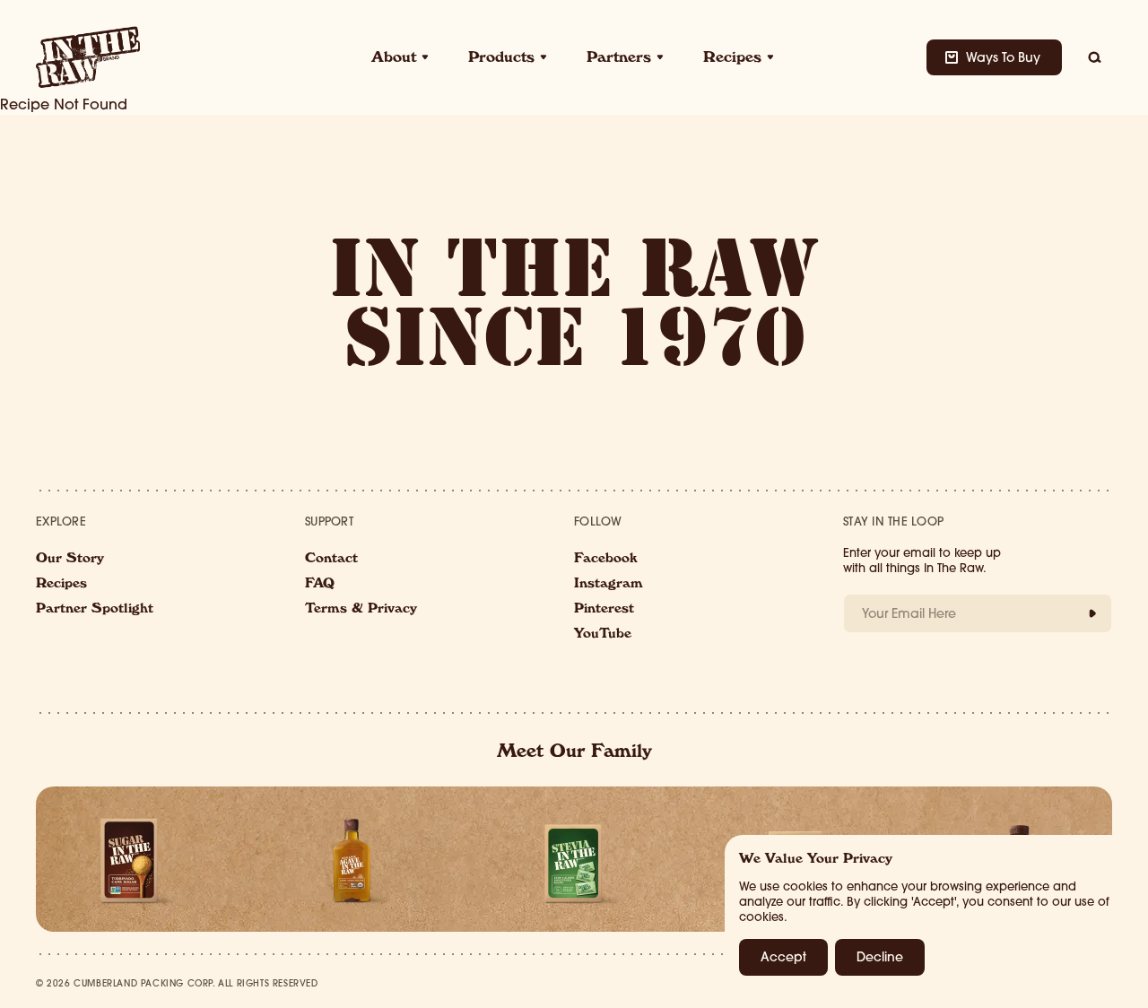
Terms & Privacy (361, 610)
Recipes (732, 59)
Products (501, 59)
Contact (331, 559)
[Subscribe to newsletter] (1092, 613)
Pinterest (604, 610)
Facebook (606, 559)
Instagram (608, 585)
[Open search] (1094, 57)
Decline (880, 957)
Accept (783, 957)
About (393, 59)
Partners (619, 59)
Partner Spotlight (94, 610)
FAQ (320, 585)
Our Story (70, 559)
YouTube (602, 635)
